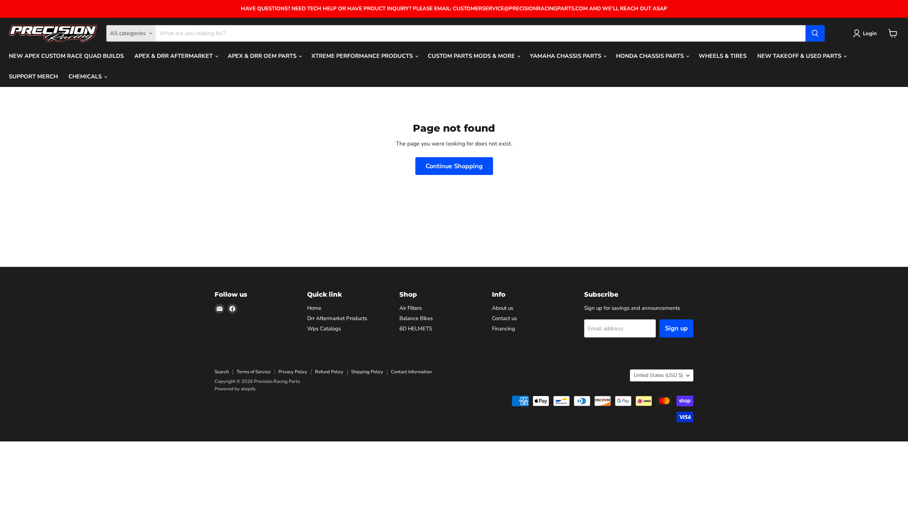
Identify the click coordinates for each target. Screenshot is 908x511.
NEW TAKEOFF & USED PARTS (800, 56)
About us (502, 308)
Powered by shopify (235, 389)
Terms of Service (254, 372)
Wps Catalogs (324, 328)
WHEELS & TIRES (723, 56)
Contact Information (411, 372)
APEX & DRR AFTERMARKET (174, 56)
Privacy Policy (292, 372)
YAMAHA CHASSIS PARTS (566, 56)
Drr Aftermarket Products (337, 318)
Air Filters (410, 308)
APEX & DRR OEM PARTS (263, 56)
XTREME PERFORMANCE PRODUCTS (362, 56)
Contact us (504, 318)
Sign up (676, 328)
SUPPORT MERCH (33, 77)
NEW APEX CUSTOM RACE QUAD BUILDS (66, 56)
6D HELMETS (415, 328)
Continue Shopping (454, 166)
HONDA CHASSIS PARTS (650, 56)
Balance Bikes (416, 318)
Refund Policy (329, 372)
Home (314, 308)
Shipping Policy (367, 372)
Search (222, 372)
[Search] (815, 33)
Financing (503, 328)
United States (658, 375)
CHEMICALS (85, 77)
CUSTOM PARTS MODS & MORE (472, 56)
